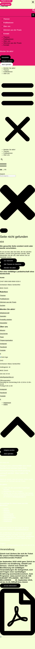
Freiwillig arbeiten (6, 319)
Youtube (3, 350)
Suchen (2, 305)
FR (5, 170)
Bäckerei (6, 510)
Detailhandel (7, 521)
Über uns (6, 73)
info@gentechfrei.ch (7, 377)
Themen (6, 70)
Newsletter (3, 323)
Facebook (3, 347)
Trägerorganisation (6, 340)
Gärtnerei (6, 512)
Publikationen (8, 72)
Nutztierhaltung (8, 516)
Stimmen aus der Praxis (8, 302)
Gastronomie (7, 519)
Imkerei (5, 508)
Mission (2, 330)
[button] (17, 111)
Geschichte (4, 334)
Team (2, 337)
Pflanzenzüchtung (9, 517)
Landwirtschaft (8, 514)
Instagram (3, 344)
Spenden (3, 316)
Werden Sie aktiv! (9, 68)
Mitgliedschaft (4, 313)
